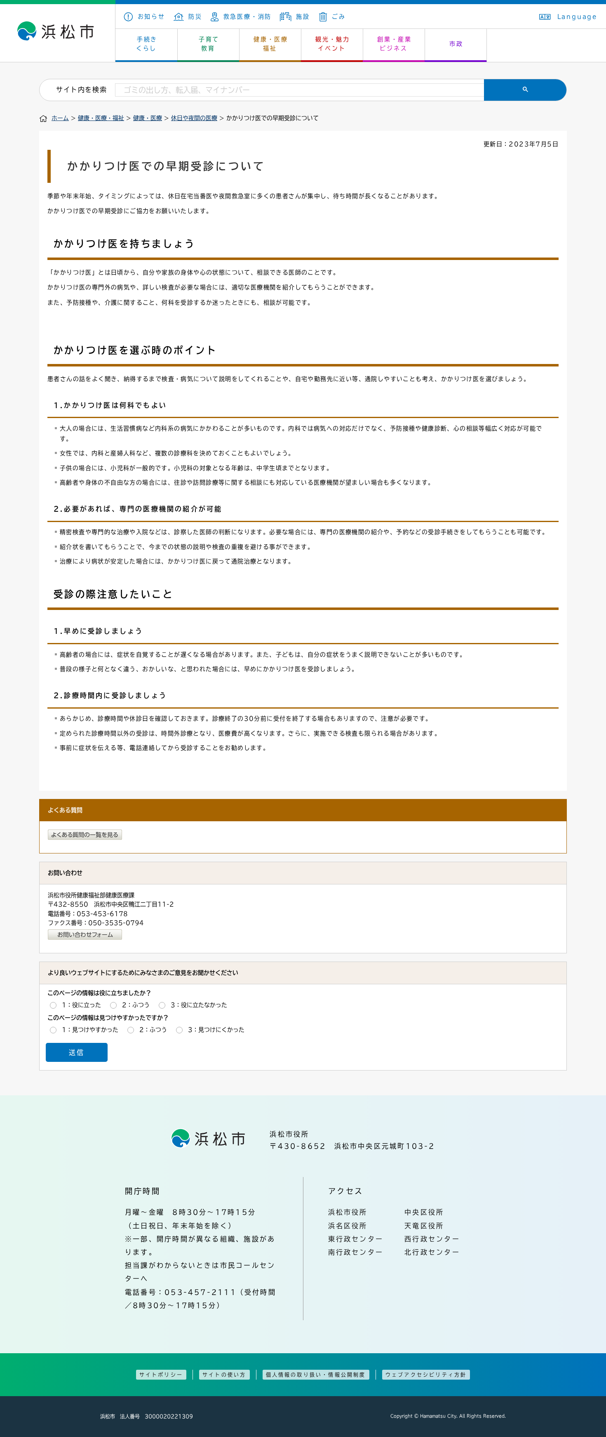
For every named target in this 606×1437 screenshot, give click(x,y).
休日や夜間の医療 (194, 118)
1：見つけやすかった (90, 1030)
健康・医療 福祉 (271, 43)
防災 (195, 16)
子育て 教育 (209, 43)
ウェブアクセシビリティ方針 (426, 1374)
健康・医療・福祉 (101, 118)
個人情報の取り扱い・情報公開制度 (316, 1374)
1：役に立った (81, 1005)
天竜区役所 (424, 1225)
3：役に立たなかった (199, 1005)
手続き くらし (147, 43)
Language (577, 16)
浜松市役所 (348, 1212)
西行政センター (432, 1239)
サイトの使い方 (224, 1374)
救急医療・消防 (247, 16)
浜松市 (57, 33)
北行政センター (432, 1252)
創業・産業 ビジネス (394, 43)
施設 (303, 16)
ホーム (60, 118)
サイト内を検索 (81, 89)
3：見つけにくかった (216, 1030)
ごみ (338, 16)
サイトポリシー (161, 1374)
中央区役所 (424, 1212)
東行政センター (356, 1239)
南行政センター (356, 1252)
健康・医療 (147, 118)
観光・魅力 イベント (332, 43)
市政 (456, 44)
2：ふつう (136, 1005)
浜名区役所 (348, 1225)
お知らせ (151, 16)
